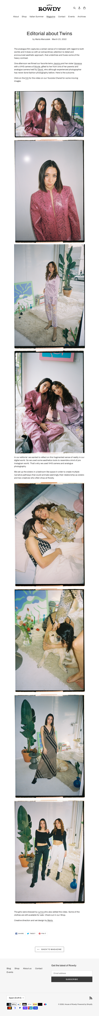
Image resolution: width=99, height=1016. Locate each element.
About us (27, 968)
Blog (9, 968)
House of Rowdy (71, 1004)
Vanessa (78, 63)
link (26, 78)
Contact (38, 968)
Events (10, 972)
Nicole (37, 66)
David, (41, 69)
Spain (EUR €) (15, 998)
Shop (16, 968)
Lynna (41, 912)
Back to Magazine (51, 949)
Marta (50, 920)
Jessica (57, 63)
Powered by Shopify (84, 1004)
